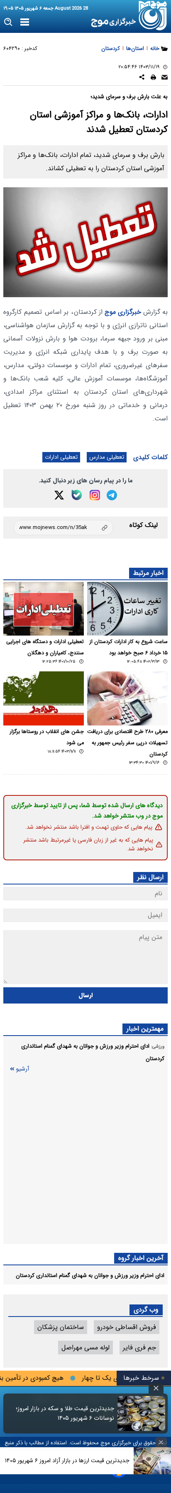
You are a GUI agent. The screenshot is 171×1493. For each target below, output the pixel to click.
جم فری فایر (139, 1347)
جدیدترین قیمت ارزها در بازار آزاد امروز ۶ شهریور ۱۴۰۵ (67, 1460)
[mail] (164, 78)
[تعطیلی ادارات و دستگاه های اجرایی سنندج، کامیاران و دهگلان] (43, 609)
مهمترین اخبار (145, 1028)
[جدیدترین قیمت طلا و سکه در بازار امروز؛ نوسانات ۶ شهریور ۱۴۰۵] (141, 1413)
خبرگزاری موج (122, 312)
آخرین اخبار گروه (141, 1258)
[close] (156, 1388)
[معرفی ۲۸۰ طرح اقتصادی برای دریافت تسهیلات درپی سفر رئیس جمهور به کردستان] (127, 698)
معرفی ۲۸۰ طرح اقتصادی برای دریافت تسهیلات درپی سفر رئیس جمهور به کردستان (127, 743)
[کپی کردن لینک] (63, 527)
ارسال (85, 995)
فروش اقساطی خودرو (126, 1327)
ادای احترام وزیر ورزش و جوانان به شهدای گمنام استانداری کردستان (90, 1275)
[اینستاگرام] (95, 495)
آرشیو (22, 1069)
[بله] (77, 495)
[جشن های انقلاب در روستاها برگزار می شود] (43, 698)
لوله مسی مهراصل (85, 1347)
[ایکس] (59, 495)
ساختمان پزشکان (60, 1327)
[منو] (24, 22)
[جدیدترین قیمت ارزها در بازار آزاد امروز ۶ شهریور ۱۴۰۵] (152, 1460)
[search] (8, 22)
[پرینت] (153, 78)
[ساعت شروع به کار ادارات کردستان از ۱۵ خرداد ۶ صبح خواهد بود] (127, 609)
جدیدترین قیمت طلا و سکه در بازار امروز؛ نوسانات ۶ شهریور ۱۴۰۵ (65, 1413)
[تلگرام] (112, 495)
